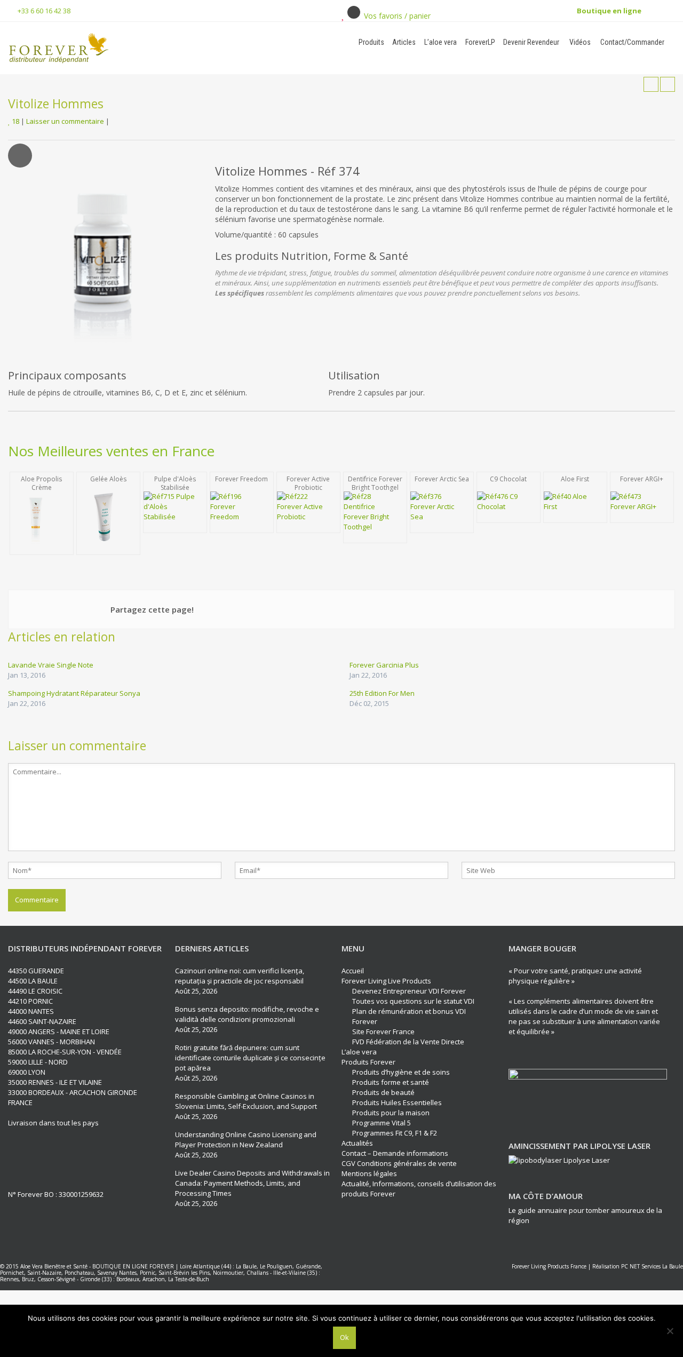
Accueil (353, 970)
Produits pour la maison (391, 1112)
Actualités (357, 1143)
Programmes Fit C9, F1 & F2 (394, 1133)
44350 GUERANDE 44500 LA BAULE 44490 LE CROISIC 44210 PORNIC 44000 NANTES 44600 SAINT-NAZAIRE (42, 996)
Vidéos (579, 42)
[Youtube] (56, 1157)
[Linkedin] (37, 1157)
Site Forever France (383, 1031)
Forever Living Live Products (386, 981)
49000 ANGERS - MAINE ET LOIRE (58, 1031)
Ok (344, 1337)
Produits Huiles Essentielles (397, 1102)
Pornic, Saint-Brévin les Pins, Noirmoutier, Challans (204, 1272)
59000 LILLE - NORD (38, 1062)
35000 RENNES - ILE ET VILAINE (55, 1082)
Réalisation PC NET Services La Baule (637, 1266)
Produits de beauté (383, 1092)
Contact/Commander (631, 42)
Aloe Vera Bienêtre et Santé (54, 1266)
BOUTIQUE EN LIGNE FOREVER (133, 1266)
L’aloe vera (440, 42)
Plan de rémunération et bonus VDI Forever (409, 1016)
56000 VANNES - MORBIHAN (51, 1041)
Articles (404, 42)
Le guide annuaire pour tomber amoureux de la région (585, 1215)
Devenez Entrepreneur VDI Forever (409, 991)
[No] (669, 1331)
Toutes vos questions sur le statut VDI (413, 1001)
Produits (371, 42)
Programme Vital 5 (381, 1123)
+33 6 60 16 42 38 (44, 10)
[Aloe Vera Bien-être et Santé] (119, 48)
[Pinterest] (76, 1157)
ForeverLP (480, 42)
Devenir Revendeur (531, 42)
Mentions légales (369, 1173)
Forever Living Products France (549, 1266)
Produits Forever (368, 1062)
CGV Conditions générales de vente (399, 1163)
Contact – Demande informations (395, 1153)
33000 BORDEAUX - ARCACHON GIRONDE (72, 1092)
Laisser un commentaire (65, 121)
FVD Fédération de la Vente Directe (408, 1041)
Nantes (128, 1272)
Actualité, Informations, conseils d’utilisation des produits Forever (419, 1189)
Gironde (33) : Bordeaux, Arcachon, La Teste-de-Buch (144, 1279)
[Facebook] (17, 1157)
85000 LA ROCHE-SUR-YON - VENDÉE (65, 1052)
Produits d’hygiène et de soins (401, 1072)
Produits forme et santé (390, 1082)
